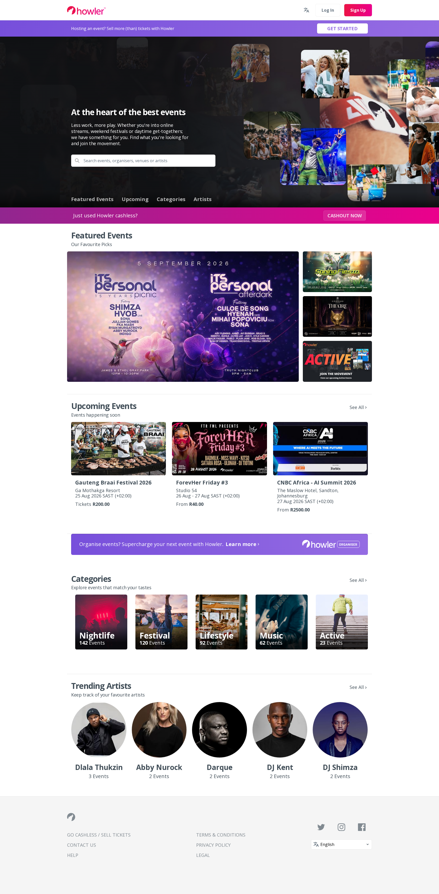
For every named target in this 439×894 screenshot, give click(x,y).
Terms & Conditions (220, 835)
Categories (171, 199)
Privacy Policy (213, 845)
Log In (328, 10)
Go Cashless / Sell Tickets (99, 835)
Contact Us (81, 845)
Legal (203, 855)
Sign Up (358, 10)
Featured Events (92, 199)
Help (72, 855)
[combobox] (143, 161)
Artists (203, 199)
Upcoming (135, 199)
